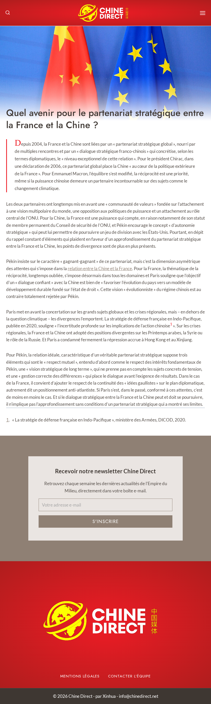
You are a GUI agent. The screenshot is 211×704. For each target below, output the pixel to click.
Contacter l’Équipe (129, 676)
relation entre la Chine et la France (100, 268)
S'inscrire (105, 521)
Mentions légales (80, 676)
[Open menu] (202, 13)
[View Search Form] (7, 12)
